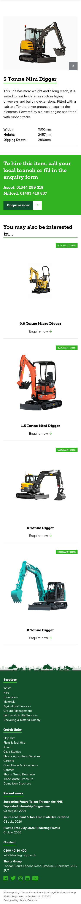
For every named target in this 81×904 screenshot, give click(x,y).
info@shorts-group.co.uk (19, 855)
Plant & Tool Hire (14, 742)
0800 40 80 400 (15, 850)
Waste (7, 688)
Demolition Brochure (17, 783)
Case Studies (12, 752)
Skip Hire (9, 738)
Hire (6, 692)
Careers (8, 761)
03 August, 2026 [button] (33, 806)
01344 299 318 (29, 187)
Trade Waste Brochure (18, 779)
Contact (8, 770)
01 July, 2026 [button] (31, 830)
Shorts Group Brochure (19, 774)
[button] (22, 205)
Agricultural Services (17, 706)
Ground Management (17, 711)
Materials (9, 702)
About (7, 747)
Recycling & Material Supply (21, 720)
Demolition (10, 697)
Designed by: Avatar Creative (20, 900)
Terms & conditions (32, 892)
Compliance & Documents (20, 765)
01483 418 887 (33, 193)
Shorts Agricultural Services (21, 756)
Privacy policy (11, 892)
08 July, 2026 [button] (36, 819)
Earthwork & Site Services (20, 715)
